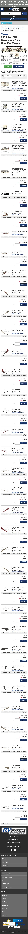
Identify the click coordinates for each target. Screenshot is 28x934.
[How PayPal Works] (17, 920)
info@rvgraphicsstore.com (14, 842)
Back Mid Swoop (16, 765)
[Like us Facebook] (12, 850)
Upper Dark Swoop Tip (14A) (18, 686)
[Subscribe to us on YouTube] (15, 850)
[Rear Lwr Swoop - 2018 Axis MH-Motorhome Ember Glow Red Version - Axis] (5, 708)
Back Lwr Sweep (16, 746)
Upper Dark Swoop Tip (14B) (18, 666)
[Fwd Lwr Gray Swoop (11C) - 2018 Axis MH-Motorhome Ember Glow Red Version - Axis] (5, 569)
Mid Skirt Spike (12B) (18, 587)
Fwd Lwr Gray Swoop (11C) (18, 567)
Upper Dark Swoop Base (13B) (19, 627)
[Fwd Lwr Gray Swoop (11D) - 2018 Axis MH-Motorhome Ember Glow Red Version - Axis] (5, 549)
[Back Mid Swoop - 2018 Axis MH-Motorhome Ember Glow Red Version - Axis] (5, 767)
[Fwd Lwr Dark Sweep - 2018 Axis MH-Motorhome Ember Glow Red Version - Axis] (5, 787)
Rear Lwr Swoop (16, 706)
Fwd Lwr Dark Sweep (18, 785)
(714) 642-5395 (14, 836)
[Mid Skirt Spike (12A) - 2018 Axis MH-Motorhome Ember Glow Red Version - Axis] (5, 609)
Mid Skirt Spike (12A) (18, 607)
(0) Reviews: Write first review (18, 551)
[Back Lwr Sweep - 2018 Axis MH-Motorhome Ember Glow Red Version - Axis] (5, 747)
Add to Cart (23, 541)
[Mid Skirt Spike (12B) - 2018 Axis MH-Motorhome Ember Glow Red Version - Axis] (5, 589)
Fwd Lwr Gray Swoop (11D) (18, 548)
